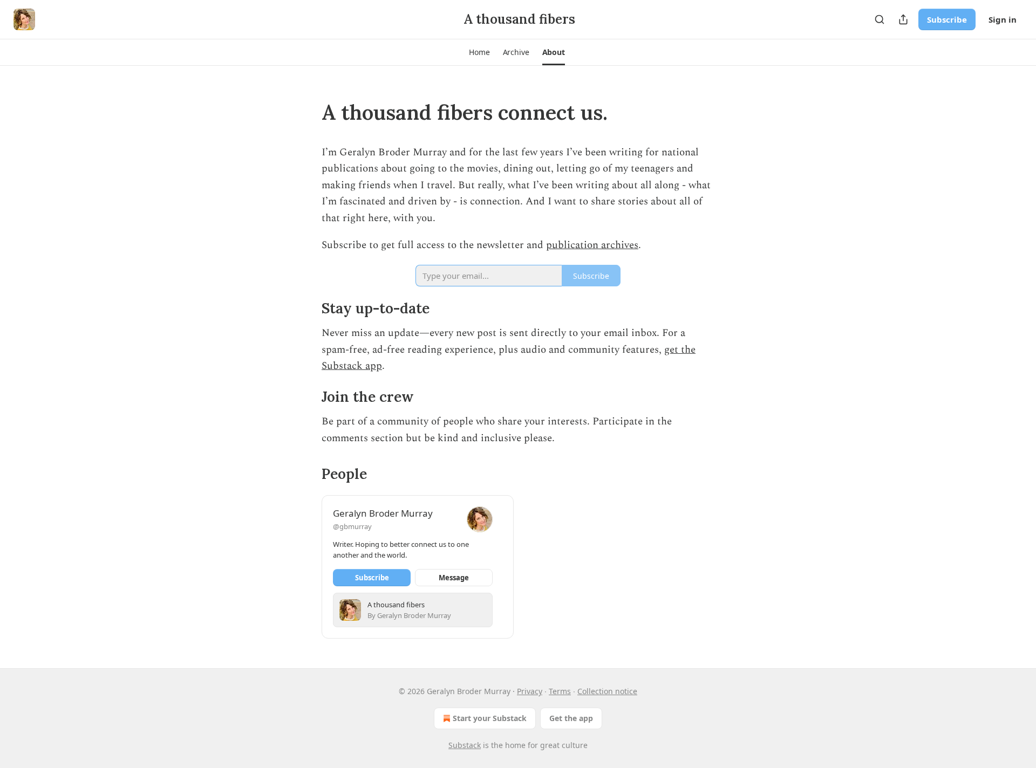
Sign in (1003, 19)
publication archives (592, 245)
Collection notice (607, 691)
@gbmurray (352, 526)
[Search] (879, 19)
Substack (464, 745)
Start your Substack (490, 718)
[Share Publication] (903, 19)
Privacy (529, 691)
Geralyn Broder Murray (383, 513)
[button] (479, 52)
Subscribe (947, 19)
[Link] (306, 112)
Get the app (571, 718)
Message (454, 577)
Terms (560, 691)
